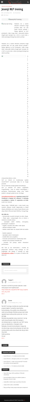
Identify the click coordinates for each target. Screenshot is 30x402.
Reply (3, 293)
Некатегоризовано (7, 6)
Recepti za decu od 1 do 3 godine (20, 358)
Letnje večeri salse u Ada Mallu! (11, 384)
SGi (24, 400)
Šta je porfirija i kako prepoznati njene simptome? (16, 387)
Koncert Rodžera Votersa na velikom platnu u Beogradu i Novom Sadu (15, 378)
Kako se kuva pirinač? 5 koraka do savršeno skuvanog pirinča (15, 362)
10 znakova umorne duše (18, 356)
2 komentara (18, 13)
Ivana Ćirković (7, 356)
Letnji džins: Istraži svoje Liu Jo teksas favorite (15, 382)
